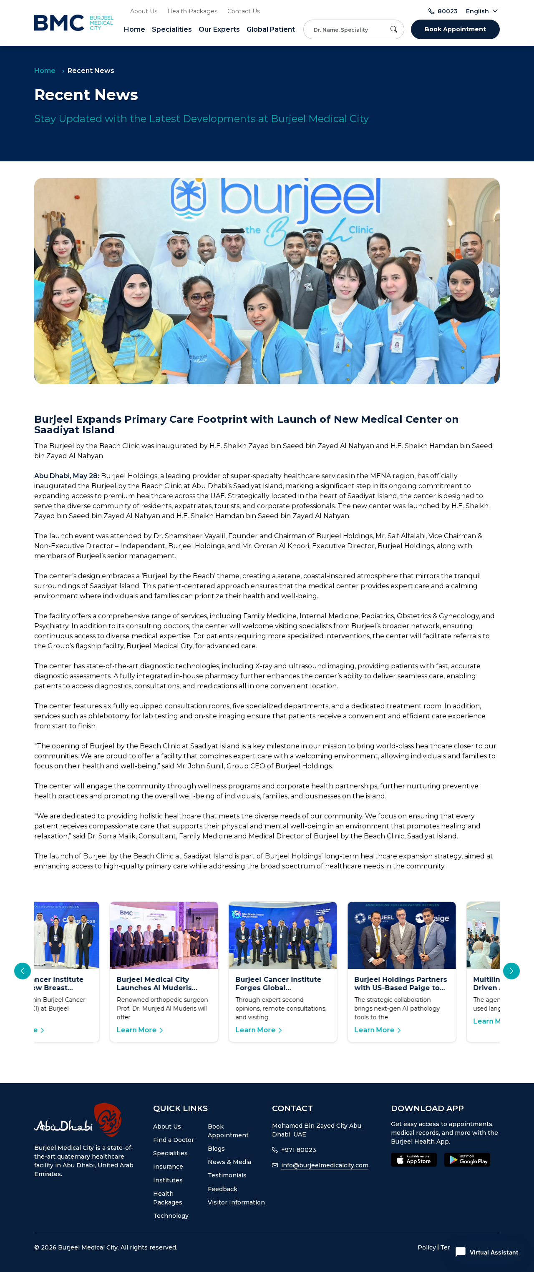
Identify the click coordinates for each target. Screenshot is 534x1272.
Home (134, 29)
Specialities (172, 29)
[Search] (395, 29)
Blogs (216, 1148)
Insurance (168, 1166)
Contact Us (243, 11)
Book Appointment (455, 29)
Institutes (168, 1180)
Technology (171, 1215)
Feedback (222, 1189)
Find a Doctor (173, 1140)
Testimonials (227, 1175)
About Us (143, 11)
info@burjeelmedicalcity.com (324, 1165)
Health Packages (192, 11)
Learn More (61, 1030)
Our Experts (219, 29)
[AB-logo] (88, 1120)
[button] (511, 971)
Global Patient (271, 29)
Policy (427, 1247)
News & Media (229, 1162)
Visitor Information (236, 1202)
